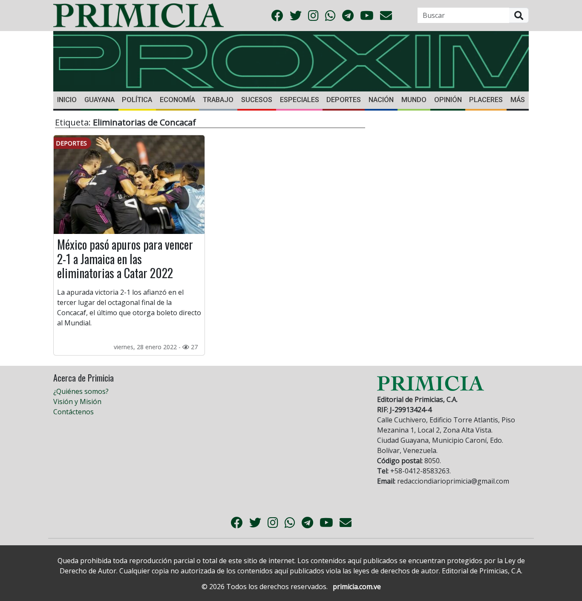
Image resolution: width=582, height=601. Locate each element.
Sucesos (256, 100)
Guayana (99, 100)
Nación (381, 100)
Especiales (299, 100)
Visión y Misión (77, 401)
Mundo (413, 100)
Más (517, 100)
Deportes (343, 100)
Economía (177, 100)
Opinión (448, 100)
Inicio (67, 100)
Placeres (486, 100)
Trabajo (218, 100)
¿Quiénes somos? (81, 391)
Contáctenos (73, 411)
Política (137, 100)
